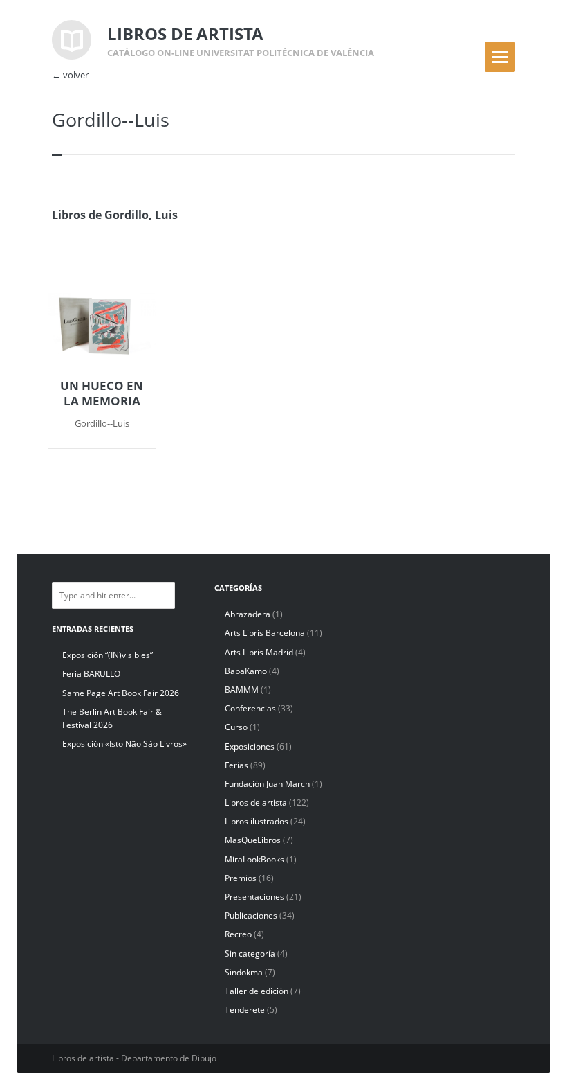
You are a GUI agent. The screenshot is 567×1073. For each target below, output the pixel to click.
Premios (241, 878)
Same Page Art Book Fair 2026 (120, 693)
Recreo (238, 934)
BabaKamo (246, 671)
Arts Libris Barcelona (265, 633)
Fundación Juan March (267, 784)
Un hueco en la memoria (101, 393)
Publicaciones (251, 915)
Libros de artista (256, 802)
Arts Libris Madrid (259, 652)
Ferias (236, 765)
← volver (70, 75)
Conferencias (250, 708)
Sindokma (244, 972)
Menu (500, 57)
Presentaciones (254, 897)
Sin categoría (250, 953)
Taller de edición (256, 991)
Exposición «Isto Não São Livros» (124, 744)
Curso (236, 727)
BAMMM (242, 689)
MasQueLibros (253, 840)
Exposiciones (250, 746)
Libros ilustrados (256, 821)
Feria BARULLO (91, 674)
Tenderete (245, 1010)
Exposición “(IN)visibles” (107, 655)
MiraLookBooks (254, 859)
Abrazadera (247, 614)
